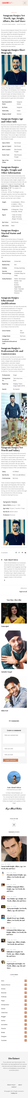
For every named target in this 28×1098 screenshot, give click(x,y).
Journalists (4, 1024)
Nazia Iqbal (5, 626)
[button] (25, 3)
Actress (3, 989)
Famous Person (5, 985)
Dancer (3, 1008)
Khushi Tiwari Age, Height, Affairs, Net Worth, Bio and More (16, 920)
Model (3, 1032)
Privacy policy (11, 1085)
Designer (4, 1036)
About (20, 1085)
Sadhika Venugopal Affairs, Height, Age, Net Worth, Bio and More (16, 889)
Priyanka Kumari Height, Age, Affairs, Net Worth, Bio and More (16, 877)
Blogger (3, 1016)
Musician (14, 12)
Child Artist (4, 1012)
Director (3, 1028)
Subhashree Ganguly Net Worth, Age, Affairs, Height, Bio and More (16, 954)
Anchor (3, 1020)
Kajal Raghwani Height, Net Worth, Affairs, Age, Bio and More (16, 966)
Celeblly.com (14, 1093)
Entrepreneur (5, 1004)
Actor (2, 981)
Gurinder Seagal (6, 672)
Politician (3, 997)
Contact (14, 1087)
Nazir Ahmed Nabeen (11, 560)
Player (3, 1001)
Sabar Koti (4, 711)
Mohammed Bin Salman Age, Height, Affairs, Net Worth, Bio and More (16, 932)
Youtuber (4, 1040)
